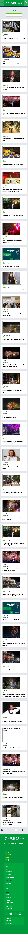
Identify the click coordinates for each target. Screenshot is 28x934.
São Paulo (8, 890)
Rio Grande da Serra (10, 877)
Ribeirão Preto (9, 897)
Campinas (8, 895)
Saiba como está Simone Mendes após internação (13, 290)
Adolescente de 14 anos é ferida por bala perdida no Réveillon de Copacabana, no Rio (14, 365)
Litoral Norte (9, 908)
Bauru (7, 894)
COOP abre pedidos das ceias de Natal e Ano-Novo (13, 63)
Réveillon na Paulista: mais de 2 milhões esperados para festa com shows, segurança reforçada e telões (13, 695)
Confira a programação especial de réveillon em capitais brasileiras (13, 518)
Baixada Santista (9, 906)
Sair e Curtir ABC (9, 856)
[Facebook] (11, 913)
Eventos (7, 852)
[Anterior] (2, 830)
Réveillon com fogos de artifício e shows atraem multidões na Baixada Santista (13, 416)
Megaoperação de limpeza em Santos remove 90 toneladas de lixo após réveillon (13, 340)
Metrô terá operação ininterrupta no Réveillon (12, 747)
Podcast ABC (8, 857)
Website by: (7, 848)
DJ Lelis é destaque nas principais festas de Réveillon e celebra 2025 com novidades (12, 190)
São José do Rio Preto (10, 899)
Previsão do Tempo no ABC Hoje (12, 860)
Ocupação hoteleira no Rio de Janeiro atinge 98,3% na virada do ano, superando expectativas (13, 215)
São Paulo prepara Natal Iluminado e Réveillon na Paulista (13, 139)
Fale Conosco (9, 923)
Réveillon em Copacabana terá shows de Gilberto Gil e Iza (13, 114)
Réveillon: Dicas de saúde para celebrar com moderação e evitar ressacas (12, 569)
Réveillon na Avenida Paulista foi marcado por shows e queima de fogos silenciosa (12, 442)
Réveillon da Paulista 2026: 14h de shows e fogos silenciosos (13, 88)
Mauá (7, 869)
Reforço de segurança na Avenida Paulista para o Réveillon (13, 798)
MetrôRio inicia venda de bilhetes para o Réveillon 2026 (13, 39)
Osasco (7, 888)
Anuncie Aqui (8, 918)
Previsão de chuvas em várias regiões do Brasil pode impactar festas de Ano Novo (12, 595)
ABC (7, 866)
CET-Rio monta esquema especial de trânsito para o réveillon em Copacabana (13, 544)
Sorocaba (8, 900)
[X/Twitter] (15, 913)
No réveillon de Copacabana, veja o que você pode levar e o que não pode (13, 772)
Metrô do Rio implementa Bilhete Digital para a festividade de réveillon (12, 823)
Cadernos (7, 859)
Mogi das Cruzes (9, 886)
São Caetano (8, 876)
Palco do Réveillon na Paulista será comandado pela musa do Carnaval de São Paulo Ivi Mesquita (14, 720)
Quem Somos (8, 920)
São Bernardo (9, 874)
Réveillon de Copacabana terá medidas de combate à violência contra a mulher (13, 669)
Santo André (8, 872)
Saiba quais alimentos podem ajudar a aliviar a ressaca (12, 467)
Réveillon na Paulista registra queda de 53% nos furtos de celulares (13, 314)
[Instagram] (6, 913)
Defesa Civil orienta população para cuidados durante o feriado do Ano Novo (12, 493)
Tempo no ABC (8, 854)
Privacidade (8, 922)
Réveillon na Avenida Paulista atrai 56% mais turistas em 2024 (12, 241)
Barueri (7, 881)
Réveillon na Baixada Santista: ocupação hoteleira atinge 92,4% (13, 644)
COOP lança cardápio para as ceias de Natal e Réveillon (12, 165)
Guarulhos (8, 883)
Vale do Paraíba (9, 902)
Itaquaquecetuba (9, 885)
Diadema (8, 867)
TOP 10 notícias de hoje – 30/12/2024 (10, 619)
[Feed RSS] (19, 913)
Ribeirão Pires (9, 871)
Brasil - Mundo (8, 851)
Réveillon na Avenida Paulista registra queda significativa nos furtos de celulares (12, 391)
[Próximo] (22, 830)
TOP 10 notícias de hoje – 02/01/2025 (10, 266)
